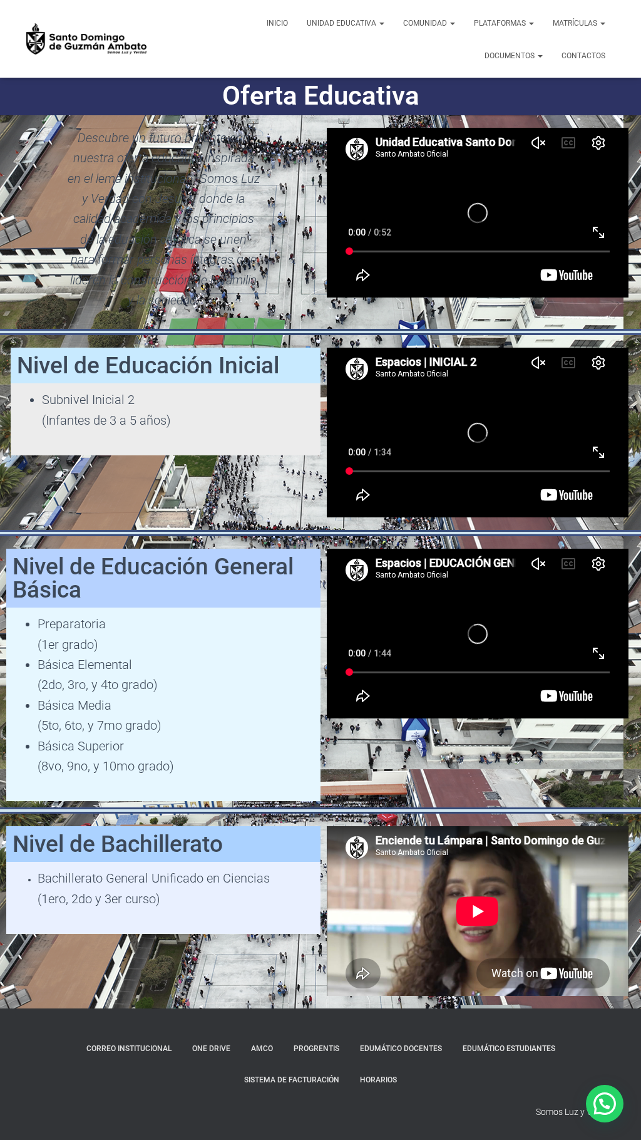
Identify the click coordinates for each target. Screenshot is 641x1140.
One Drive (211, 1048)
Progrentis (316, 1048)
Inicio (277, 23)
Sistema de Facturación (291, 1079)
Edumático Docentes (401, 1048)
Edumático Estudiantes (509, 1048)
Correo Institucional (129, 1048)
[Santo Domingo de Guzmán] (86, 38)
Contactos (583, 55)
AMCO (262, 1048)
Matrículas (576, 23)
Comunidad (426, 23)
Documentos (510, 55)
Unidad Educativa (342, 23)
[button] (381, 23)
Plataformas (501, 23)
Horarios (378, 1079)
